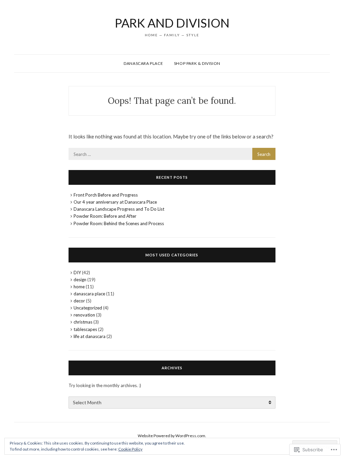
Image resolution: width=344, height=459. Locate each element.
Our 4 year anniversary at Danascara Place (115, 202)
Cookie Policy (130, 449)
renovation (84, 315)
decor (79, 300)
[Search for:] (172, 154)
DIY (77, 272)
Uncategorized (88, 307)
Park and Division (172, 22)
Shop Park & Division (197, 63)
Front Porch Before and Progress (106, 195)
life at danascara (89, 336)
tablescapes (85, 329)
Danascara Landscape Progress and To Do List (119, 209)
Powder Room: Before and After (105, 216)
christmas (83, 322)
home (79, 286)
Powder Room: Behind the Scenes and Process (119, 223)
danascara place (89, 293)
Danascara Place (143, 63)
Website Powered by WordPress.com (171, 435)
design (80, 279)
